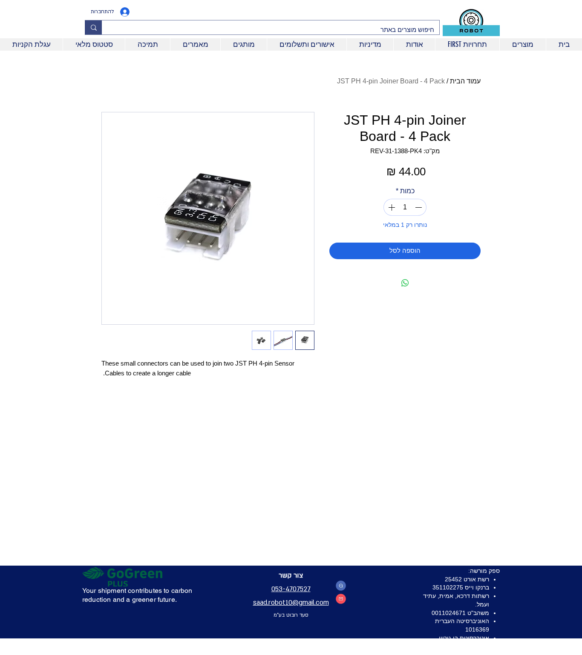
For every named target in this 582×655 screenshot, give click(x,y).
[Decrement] (419, 207)
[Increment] (391, 207)
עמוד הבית (465, 81)
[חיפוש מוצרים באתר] (93, 27)
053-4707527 (291, 589)
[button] (467, 44)
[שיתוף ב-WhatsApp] (405, 283)
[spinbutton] (405, 207)
